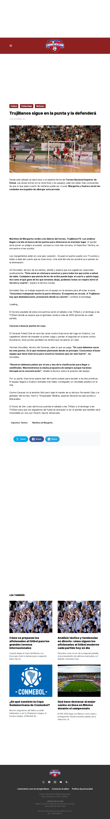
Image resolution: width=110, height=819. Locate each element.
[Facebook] (49, 782)
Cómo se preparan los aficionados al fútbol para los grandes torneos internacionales (29, 643)
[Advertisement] (55, 19)
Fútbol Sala (26, 106)
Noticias (40, 106)
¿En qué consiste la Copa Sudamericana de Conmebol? (29, 703)
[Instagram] (55, 782)
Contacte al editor (60, 789)
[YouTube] (61, 782)
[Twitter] (43, 782)
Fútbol (14, 106)
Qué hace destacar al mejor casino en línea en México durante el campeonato (77, 705)
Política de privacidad (82, 789)
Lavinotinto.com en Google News (33, 789)
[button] (10, 45)
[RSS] (66, 782)
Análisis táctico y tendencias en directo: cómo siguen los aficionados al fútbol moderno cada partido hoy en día (78, 643)
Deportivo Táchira (19, 423)
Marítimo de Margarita (42, 423)
